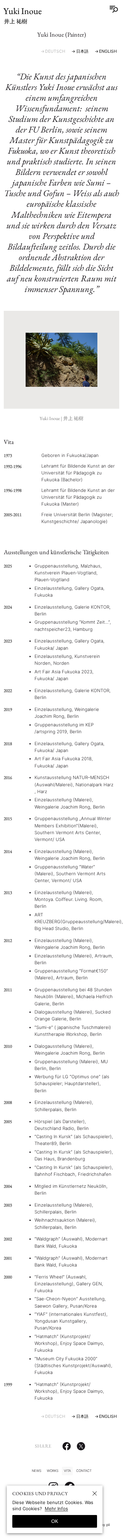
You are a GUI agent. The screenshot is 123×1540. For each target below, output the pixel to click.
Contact (84, 1471)
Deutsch (55, 51)
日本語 (82, 51)
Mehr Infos (56, 1508)
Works (52, 1471)
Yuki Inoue (22, 15)
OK (54, 1521)
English (108, 51)
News (36, 1471)
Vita (67, 1471)
